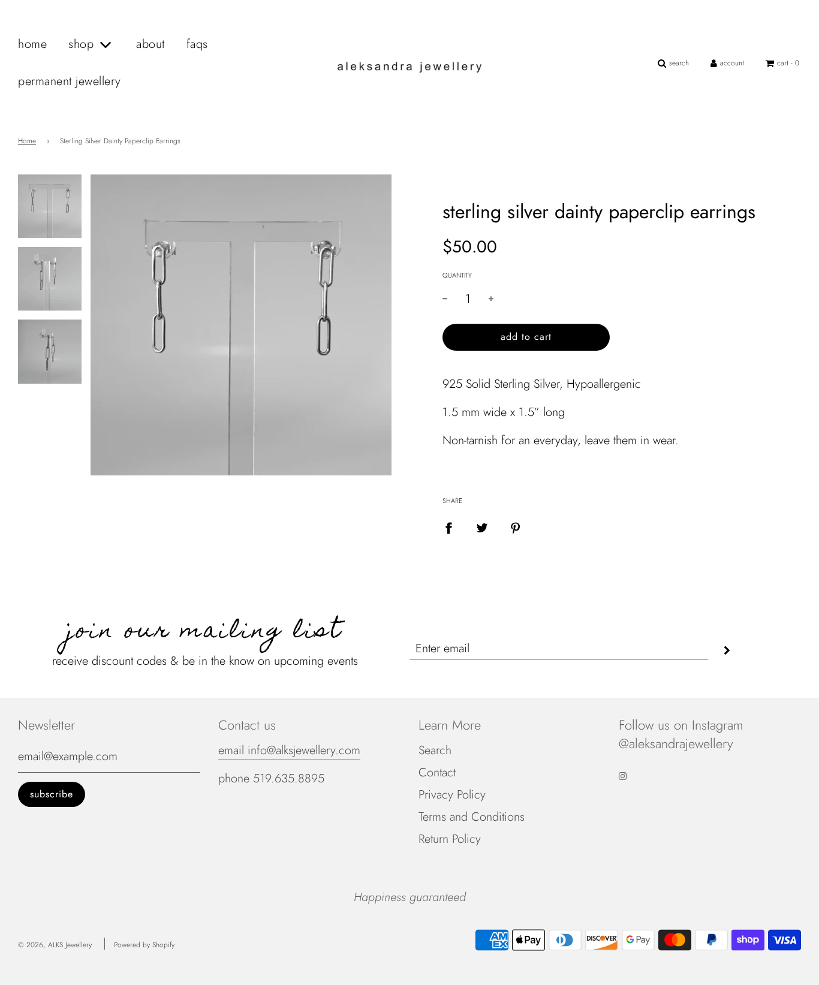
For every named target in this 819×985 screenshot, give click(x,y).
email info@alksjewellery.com (289, 750)
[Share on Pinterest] (516, 527)
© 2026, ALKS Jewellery (55, 944)
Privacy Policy (452, 794)
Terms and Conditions (471, 817)
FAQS (197, 44)
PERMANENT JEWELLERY (69, 81)
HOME (32, 44)
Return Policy (449, 839)
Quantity (457, 275)
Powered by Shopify (144, 944)
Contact (437, 772)
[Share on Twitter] (482, 527)
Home (27, 140)
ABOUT (150, 44)
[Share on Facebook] (448, 527)
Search (434, 750)
